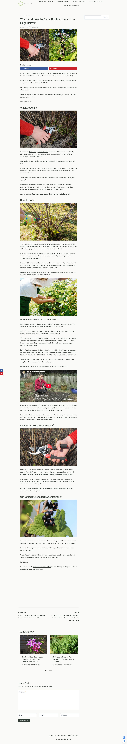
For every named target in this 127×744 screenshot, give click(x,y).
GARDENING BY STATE (96, 1)
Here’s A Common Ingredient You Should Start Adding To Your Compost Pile (31, 615)
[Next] (75, 652)
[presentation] (33, 644)
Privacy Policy (61, 735)
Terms (69, 735)
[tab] (45, 670)
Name (21, 715)
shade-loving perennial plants (38, 152)
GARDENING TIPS (25, 16)
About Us (52, 735)
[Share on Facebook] (1, 370)
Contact (75, 735)
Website (64, 715)
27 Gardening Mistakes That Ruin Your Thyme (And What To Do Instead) (63, 659)
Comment (22, 692)
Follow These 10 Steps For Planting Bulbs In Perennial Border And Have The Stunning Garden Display (64, 616)
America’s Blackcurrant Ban (42, 567)
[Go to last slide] (22, 652)
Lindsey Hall (25, 27)
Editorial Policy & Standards (71, 5)
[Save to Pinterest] (1, 373)
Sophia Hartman (28, 664)
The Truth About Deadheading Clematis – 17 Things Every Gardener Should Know (32, 659)
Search (105, 17)
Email (42, 715)
